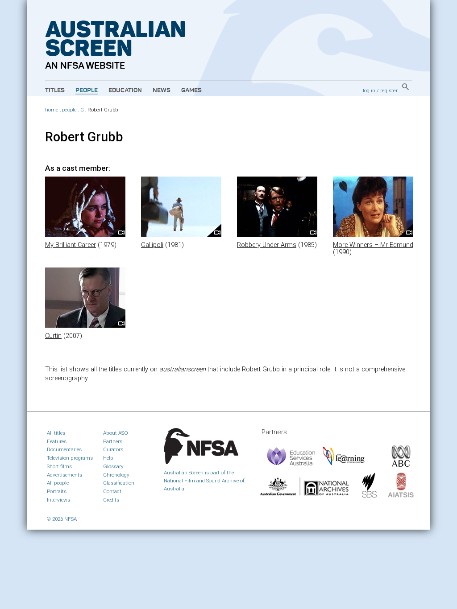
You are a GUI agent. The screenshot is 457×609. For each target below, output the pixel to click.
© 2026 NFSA (62, 519)
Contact (112, 491)
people (69, 110)
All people (58, 483)
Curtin (53, 336)
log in (369, 90)
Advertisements (64, 475)
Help (108, 458)
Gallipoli (152, 245)
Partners (112, 441)
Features (56, 441)
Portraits (56, 491)
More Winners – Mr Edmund (373, 245)
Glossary (113, 466)
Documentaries (64, 449)
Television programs (70, 458)
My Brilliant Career (70, 245)
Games (191, 90)
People (86, 90)
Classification (118, 483)
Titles (55, 90)
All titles (56, 433)
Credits (111, 500)
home (51, 110)
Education (125, 90)
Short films (59, 466)
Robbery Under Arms (266, 245)
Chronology (116, 475)
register (389, 90)
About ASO (115, 433)
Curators (113, 449)
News (161, 90)
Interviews (58, 500)
